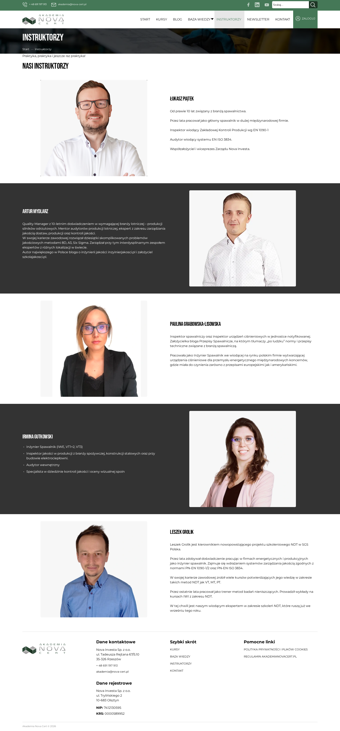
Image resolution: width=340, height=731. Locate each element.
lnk (258, 4)
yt (268, 4)
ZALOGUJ (308, 18)
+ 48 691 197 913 (38, 4)
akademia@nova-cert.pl (72, 4)
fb (249, 4)
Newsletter (258, 19)
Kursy (161, 19)
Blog (177, 19)
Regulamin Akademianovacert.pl (270, 656)
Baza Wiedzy (199, 19)
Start (145, 19)
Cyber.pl (312, 726)
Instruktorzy (228, 19)
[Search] (313, 4)
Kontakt (282, 19)
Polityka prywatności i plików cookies (276, 649)
